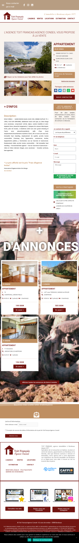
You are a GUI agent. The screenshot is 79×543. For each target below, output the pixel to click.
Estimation (61, 18)
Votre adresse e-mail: (11, 424)
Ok (29, 540)
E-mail (56, 153)
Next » (17, 375)
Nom (55, 145)
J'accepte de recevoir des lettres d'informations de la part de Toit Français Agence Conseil (32, 430)
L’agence (31, 18)
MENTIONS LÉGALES (12, 470)
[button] (25, 93)
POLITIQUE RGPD (26, 470)
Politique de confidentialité (42, 540)
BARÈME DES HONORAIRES (14, 472)
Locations (49, 18)
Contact (71, 18)
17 (12, 375)
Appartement (9, 289)
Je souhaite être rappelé (62, 129)
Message (57, 162)
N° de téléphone (59, 137)
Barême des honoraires (68, 81)
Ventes (40, 18)
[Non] (76, 537)
